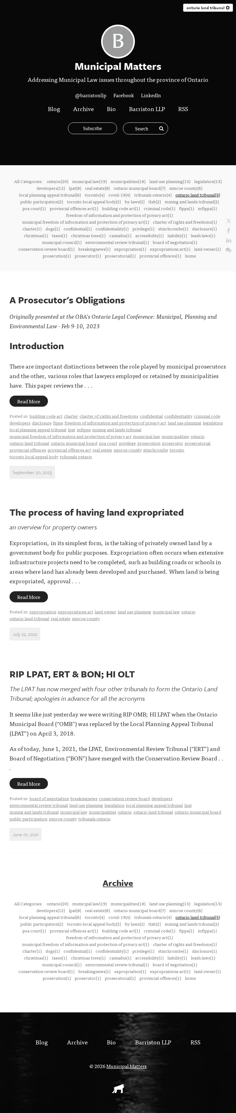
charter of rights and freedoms (109, 416)
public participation (28, 818)
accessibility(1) (149, 235)
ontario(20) (57, 181)
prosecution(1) (57, 255)
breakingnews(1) (94, 248)
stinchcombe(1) (173, 228)
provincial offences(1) (160, 255)
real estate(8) (97, 188)
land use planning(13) (169, 181)
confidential (151, 416)
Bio (111, 108)
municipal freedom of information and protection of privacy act (71, 436)
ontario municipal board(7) (139, 188)
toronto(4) (94, 194)
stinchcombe (155, 449)
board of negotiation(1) (175, 242)
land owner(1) (207, 248)
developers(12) (51, 188)
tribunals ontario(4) (152, 194)
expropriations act (75, 611)
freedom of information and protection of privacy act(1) (119, 215)
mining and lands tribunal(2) (192, 201)
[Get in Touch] (228, 249)
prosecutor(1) (88, 255)
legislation (213, 422)
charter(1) (31, 228)
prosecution (148, 443)
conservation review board (124, 798)
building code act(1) (121, 208)
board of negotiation (49, 798)
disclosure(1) (204, 228)
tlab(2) (154, 201)
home (190, 255)
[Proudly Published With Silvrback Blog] (118, 1091)
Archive (83, 108)
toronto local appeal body (34, 456)
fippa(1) (186, 208)
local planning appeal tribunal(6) (50, 194)
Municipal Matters (126, 1066)
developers (20, 422)
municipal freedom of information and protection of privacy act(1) (85, 221)
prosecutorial (197, 443)
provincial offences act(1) (74, 208)
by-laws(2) (134, 201)
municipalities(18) (128, 181)
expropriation (43, 611)
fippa (58, 422)
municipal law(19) (89, 181)
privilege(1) (143, 228)
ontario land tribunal (29, 443)
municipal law (146, 436)
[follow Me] (228, 220)
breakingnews (83, 798)
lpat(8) (75, 188)
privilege (127, 443)
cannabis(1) (120, 235)
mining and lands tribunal (116, 429)
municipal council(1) (61, 242)
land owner (105, 611)
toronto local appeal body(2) (94, 201)
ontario (198, 436)
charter (71, 416)
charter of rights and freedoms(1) (185, 221)
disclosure (42, 422)
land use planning (184, 422)
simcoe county (128, 449)
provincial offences (28, 449)
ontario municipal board (74, 443)
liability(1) (177, 235)
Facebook (123, 95)
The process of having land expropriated (97, 512)
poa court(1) (34, 208)
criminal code (207, 416)
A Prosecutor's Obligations (67, 299)
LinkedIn (151, 95)
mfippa (84, 429)
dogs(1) (52, 228)
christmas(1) (36, 235)
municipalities (175, 436)
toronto (177, 449)
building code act (46, 416)
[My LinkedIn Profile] (228, 240)
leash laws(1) (203, 235)
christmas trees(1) (88, 235)
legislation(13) (208, 181)
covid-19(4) (119, 194)
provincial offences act (69, 449)
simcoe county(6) (185, 188)
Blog (54, 108)
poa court (108, 443)
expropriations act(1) (170, 248)
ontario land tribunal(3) (197, 194)
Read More (28, 401)
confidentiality (178, 416)
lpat (71, 429)
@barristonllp (90, 95)
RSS (183, 108)
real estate (102, 449)
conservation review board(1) (46, 248)
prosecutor (172, 443)
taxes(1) (59, 235)
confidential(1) (78, 228)
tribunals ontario (76, 456)
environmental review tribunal (39, 805)
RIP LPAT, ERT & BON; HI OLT (72, 673)
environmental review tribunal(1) (117, 242)
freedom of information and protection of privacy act (115, 422)
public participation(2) (41, 201)
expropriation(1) (130, 248)
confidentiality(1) (112, 228)
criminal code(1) (159, 208)
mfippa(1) (207, 208)
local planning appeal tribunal (38, 429)
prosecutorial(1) (120, 255)
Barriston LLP (147, 108)
